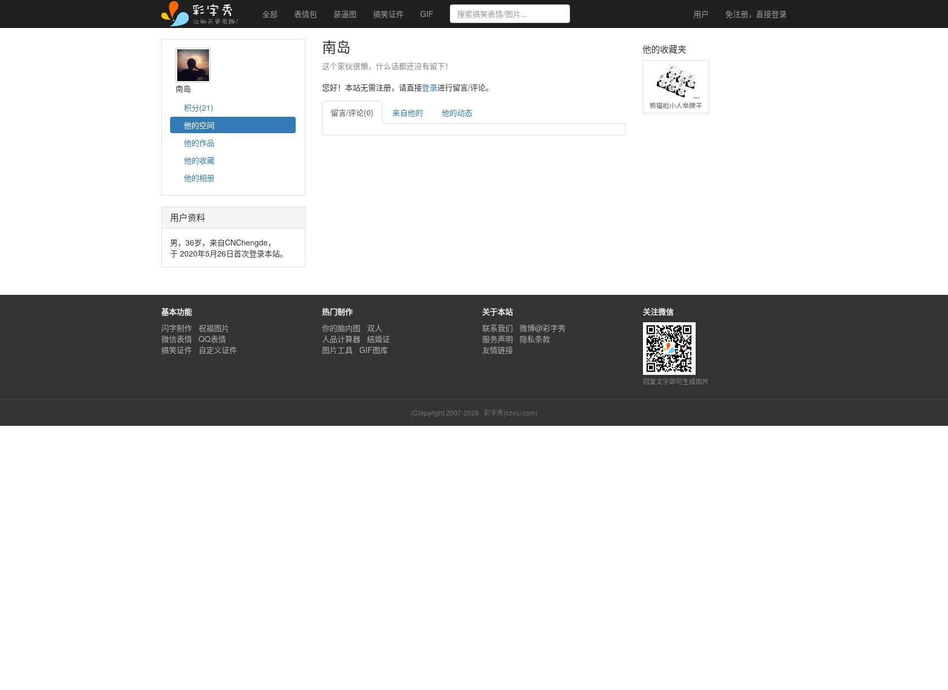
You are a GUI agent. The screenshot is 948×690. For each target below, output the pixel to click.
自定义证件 (218, 349)
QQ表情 (212, 338)
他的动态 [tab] (457, 112)
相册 (199, 177)
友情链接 (497, 349)
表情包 (305, 13)
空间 (199, 124)
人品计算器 (341, 338)
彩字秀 (203, 13)
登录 (756, 13)
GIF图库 (373, 349)
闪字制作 (176, 327)
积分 (197, 107)
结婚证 (378, 338)
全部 (270, 13)
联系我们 (497, 327)
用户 (700, 13)
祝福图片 (214, 327)
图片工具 (337, 349)
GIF (426, 13)
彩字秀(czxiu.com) (511, 412)
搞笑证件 (388, 13)
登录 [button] (429, 87)
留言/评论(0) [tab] (352, 112)
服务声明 (497, 338)
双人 (374, 327)
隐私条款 (535, 338)
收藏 (199, 160)
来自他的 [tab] (407, 112)
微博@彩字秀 (543, 327)
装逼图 (345, 13)
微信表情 (176, 338)
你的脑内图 (341, 327)
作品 (199, 142)
